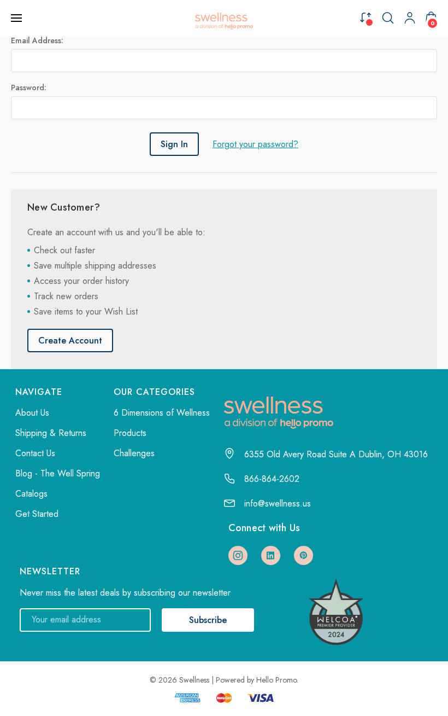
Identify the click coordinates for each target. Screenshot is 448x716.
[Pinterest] (303, 555)
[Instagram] (237, 555)
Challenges (134, 453)
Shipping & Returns (50, 433)
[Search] (387, 18)
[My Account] (409, 18)
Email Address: (37, 40)
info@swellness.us (277, 503)
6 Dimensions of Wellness (162, 412)
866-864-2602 (271, 479)
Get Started (36, 514)
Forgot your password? (255, 144)
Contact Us (35, 453)
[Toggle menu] (17, 18)
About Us (32, 412)
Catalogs (31, 493)
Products (130, 433)
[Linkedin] (270, 555)
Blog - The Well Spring (57, 473)
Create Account (70, 340)
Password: (28, 87)
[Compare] (365, 17)
